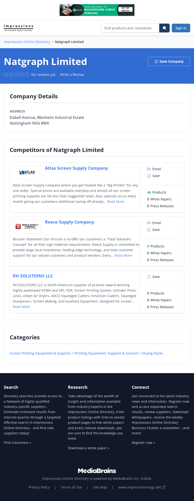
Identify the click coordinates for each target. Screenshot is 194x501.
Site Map (100, 487)
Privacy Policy (39, 487)
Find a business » (17, 442)
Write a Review (72, 74)
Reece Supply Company (69, 222)
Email (156, 169)
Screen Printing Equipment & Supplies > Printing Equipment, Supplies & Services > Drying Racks (86, 353)
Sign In (181, 28)
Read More (115, 201)
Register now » (143, 442)
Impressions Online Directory (27, 41)
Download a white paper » (88, 448)
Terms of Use (71, 487)
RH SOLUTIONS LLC (33, 276)
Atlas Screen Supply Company (76, 168)
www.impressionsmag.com (140, 487)
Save (156, 175)
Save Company (171, 61)
